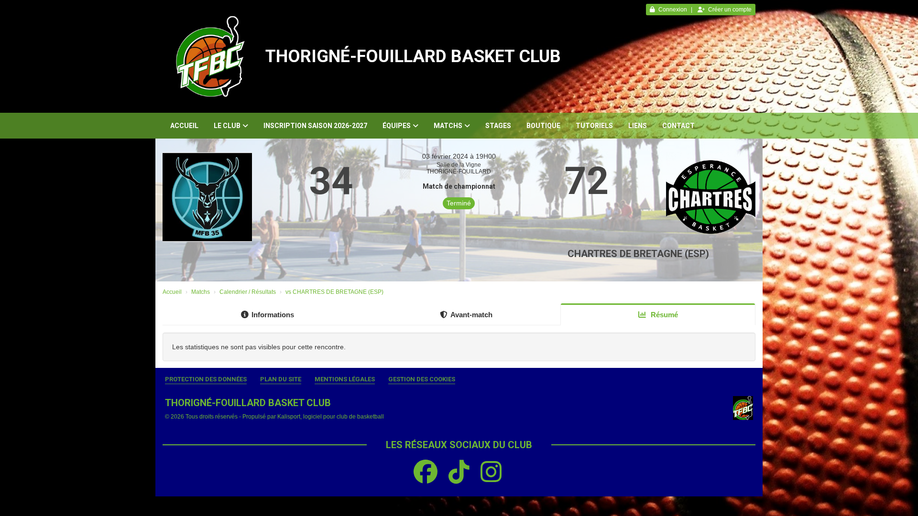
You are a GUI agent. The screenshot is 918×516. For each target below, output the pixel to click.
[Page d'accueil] (210, 56)
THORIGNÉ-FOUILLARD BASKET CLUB (413, 56)
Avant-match (471, 315)
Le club (227, 125)
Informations (272, 315)
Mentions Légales (345, 379)
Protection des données (206, 379)
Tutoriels (594, 125)
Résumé (663, 315)
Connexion (672, 9)
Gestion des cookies (421, 379)
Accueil (184, 125)
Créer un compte (730, 9)
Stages (498, 125)
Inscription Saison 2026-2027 (315, 125)
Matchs (448, 125)
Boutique (543, 125)
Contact (678, 125)
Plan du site (280, 379)
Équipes (396, 125)
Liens (637, 125)
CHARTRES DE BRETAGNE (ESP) (638, 253)
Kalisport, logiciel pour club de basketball (330, 416)
